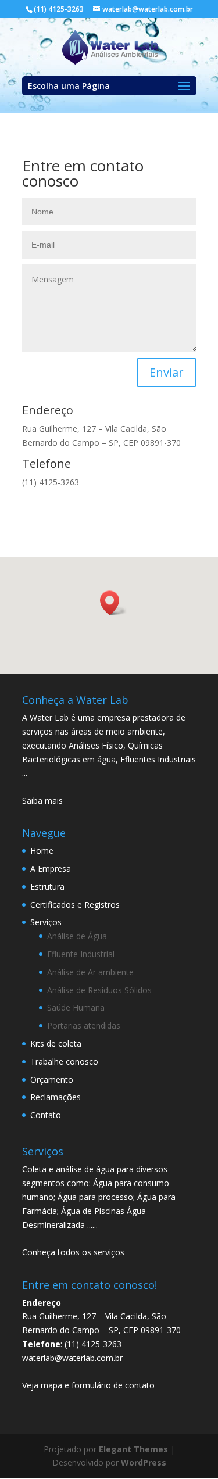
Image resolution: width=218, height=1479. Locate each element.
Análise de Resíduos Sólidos (99, 989)
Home (41, 850)
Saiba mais (42, 800)
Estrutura (47, 886)
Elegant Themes (133, 1449)
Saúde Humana (76, 1007)
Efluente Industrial (81, 953)
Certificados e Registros (75, 904)
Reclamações (55, 1096)
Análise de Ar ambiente (90, 971)
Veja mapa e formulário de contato (88, 1385)
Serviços (46, 921)
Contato (45, 1114)
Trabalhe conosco (64, 1061)
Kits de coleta (55, 1043)
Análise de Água (77, 935)
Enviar (166, 372)
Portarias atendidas (83, 1025)
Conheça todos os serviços (73, 1252)
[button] (113, 603)
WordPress (143, 1462)
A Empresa (50, 868)
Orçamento (51, 1079)
